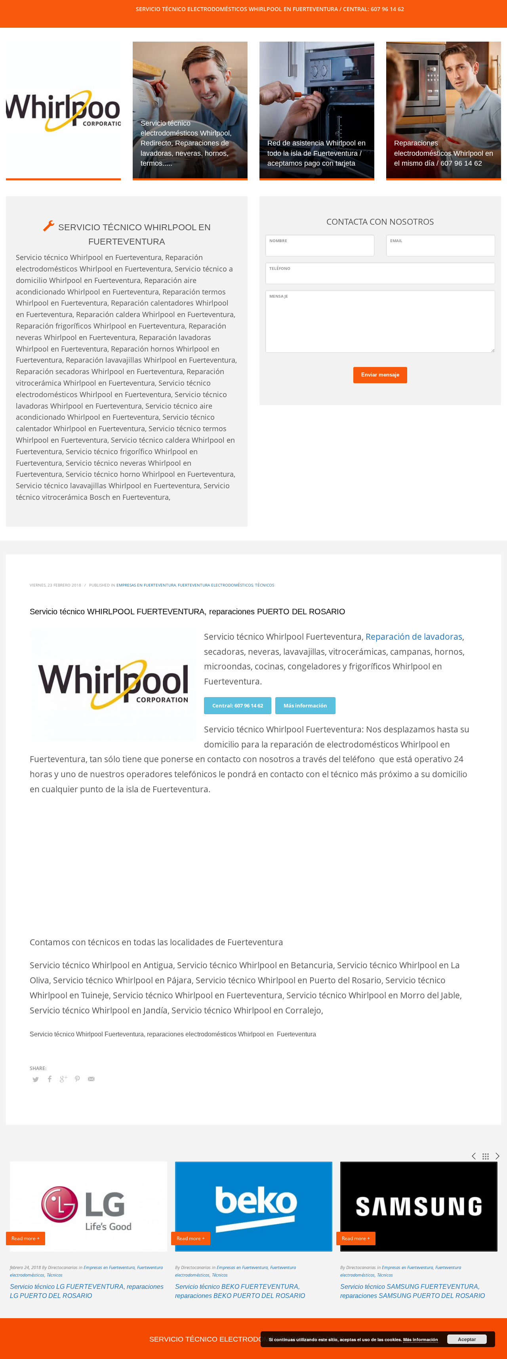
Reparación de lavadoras (414, 636)
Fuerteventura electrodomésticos (215, 585)
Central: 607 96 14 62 (237, 705)
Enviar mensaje (380, 375)
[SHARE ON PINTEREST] (77, 1079)
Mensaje (278, 296)
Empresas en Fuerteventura (146, 585)
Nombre (278, 240)
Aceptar (467, 1339)
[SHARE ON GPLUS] (63, 1079)
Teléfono (279, 268)
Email (396, 240)
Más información (305, 705)
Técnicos (264, 585)
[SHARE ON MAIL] (91, 1079)
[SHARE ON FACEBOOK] (49, 1079)
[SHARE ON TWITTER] (36, 1079)
